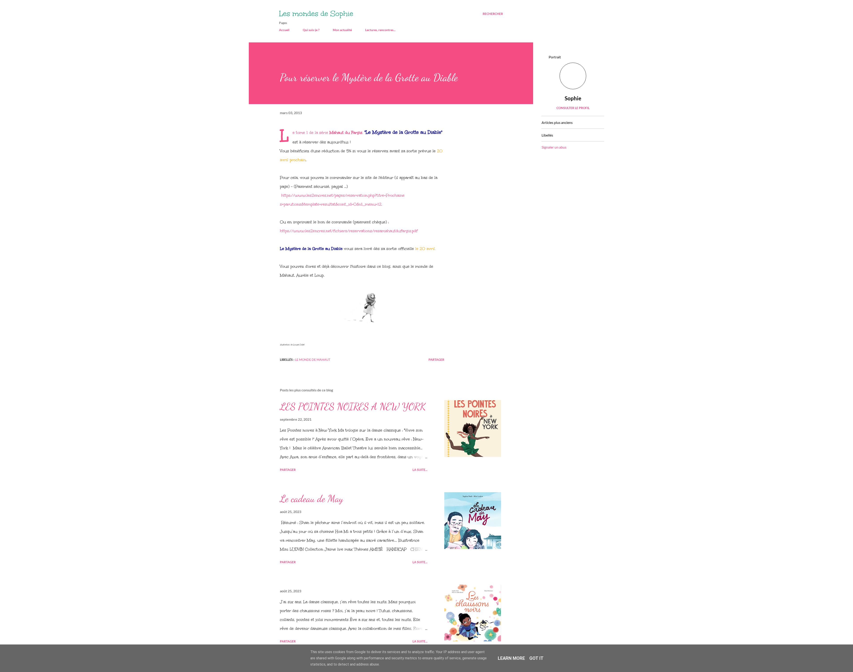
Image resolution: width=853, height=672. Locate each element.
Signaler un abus (554, 147)
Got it (536, 658)
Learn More (511, 658)
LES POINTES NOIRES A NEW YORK (353, 406)
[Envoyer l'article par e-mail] (337, 359)
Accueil (284, 30)
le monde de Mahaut (312, 359)
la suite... (420, 470)
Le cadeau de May (311, 498)
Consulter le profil (573, 108)
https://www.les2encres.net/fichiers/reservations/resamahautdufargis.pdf (349, 231)
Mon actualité (342, 30)
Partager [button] (436, 359)
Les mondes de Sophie (316, 13)
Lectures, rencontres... (380, 30)
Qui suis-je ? (311, 30)
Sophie (573, 98)
